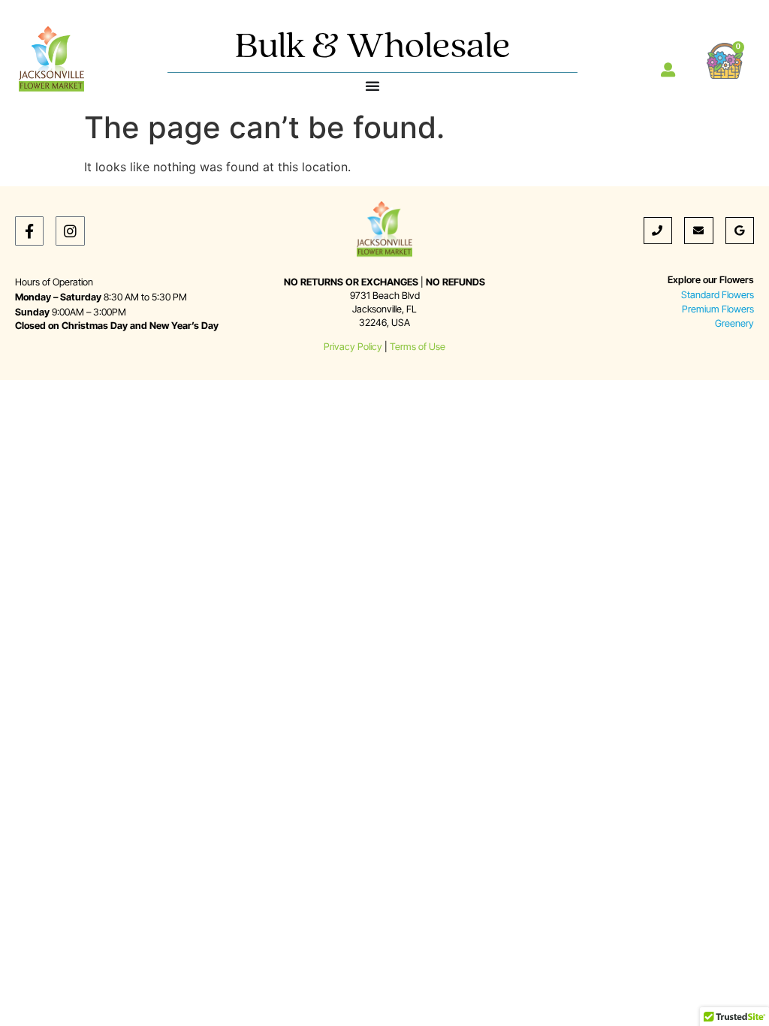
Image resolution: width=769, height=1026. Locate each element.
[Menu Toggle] (372, 85)
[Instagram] (70, 230)
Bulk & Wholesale (373, 47)
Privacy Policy (353, 346)
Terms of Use (417, 346)
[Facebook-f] (29, 230)
